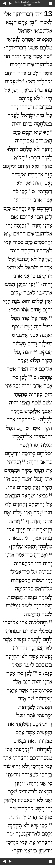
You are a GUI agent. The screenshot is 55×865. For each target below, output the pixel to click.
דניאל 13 (27, 5)
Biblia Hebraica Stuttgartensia (27, 2)
